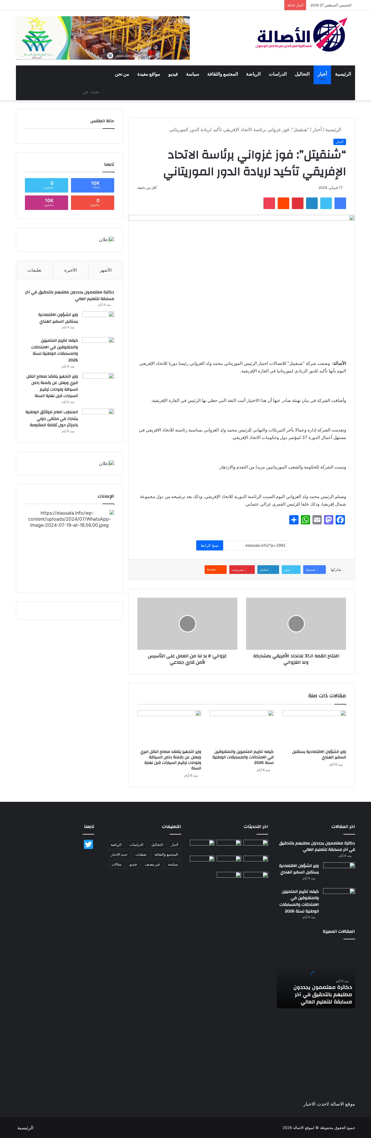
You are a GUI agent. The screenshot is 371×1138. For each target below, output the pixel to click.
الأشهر (106, 270)
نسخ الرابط (210, 545)
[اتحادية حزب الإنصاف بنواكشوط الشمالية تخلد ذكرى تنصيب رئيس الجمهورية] (255, 879)
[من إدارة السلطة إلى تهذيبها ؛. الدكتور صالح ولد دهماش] (202, 863)
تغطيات (140, 854)
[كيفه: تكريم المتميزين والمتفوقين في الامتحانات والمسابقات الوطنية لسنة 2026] (242, 728)
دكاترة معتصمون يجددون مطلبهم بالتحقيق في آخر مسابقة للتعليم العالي (69, 295)
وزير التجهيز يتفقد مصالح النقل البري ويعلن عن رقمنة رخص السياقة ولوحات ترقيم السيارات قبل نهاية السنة (170, 760)
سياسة (192, 74)
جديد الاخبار (119, 854)
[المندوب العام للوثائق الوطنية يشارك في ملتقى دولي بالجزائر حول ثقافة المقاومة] (98, 419)
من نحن (122, 74)
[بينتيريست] (297, 203)
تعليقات (34, 270)
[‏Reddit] (283, 203)
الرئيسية (343, 74)
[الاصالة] (301, 34)
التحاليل (302, 74)
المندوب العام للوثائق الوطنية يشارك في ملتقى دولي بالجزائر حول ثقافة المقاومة (52, 418)
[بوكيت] (269, 203)
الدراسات (278, 74)
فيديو (173, 74)
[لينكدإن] (312, 203)
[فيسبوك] (340, 203)
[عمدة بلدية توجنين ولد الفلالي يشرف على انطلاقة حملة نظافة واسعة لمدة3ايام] (229, 879)
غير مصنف (152, 864)
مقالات (116, 864)
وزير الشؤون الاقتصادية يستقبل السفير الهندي (319, 754)
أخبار (322, 74)
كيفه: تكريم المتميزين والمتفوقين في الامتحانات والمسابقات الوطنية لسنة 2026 (243, 757)
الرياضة (253, 74)
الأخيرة (70, 270)
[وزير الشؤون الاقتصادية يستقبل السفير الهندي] (314, 728)
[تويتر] (326, 203)
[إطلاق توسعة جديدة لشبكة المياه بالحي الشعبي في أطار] (229, 863)
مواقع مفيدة (148, 74)
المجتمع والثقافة (222, 74)
